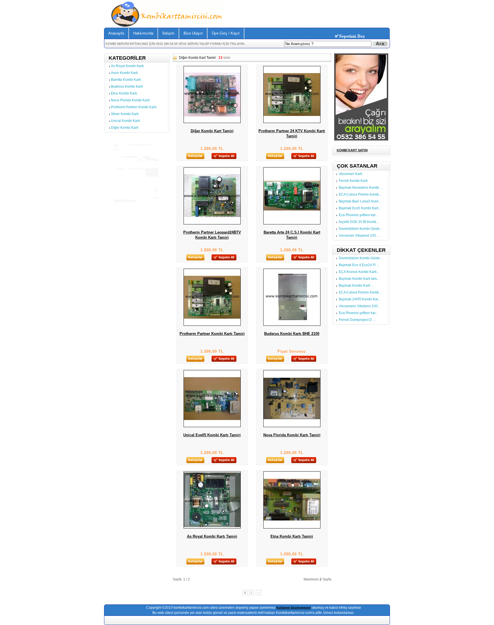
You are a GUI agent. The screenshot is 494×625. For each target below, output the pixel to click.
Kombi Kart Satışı (352, 150)
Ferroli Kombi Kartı (353, 181)
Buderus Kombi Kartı (127, 87)
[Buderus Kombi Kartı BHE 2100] (291, 324)
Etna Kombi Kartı (124, 93)
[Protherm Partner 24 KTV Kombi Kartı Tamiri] (291, 122)
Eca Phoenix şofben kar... (358, 215)
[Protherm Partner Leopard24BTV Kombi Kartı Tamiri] (212, 223)
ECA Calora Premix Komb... (360, 194)
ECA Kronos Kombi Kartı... (359, 272)
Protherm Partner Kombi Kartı (133, 107)
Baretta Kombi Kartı (126, 80)
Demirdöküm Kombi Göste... (360, 229)
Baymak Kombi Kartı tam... (359, 279)
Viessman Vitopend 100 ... (359, 236)
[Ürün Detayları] (195, 158)
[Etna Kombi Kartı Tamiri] (291, 527)
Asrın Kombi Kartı (124, 73)
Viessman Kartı (350, 174)
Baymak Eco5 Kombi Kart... (360, 208)
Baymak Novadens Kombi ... (361, 188)
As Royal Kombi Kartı (127, 66)
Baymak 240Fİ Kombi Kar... (360, 299)
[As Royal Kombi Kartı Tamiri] (212, 527)
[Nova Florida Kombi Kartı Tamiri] (291, 426)
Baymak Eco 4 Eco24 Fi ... (359, 265)
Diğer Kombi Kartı (124, 128)
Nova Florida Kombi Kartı (130, 100)
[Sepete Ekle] (224, 158)
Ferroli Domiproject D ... (357, 320)
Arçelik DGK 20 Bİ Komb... (358, 222)
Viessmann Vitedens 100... (359, 306)
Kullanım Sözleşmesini (293, 607)
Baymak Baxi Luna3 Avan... (360, 201)
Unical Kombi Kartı (125, 121)
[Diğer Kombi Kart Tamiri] (212, 122)
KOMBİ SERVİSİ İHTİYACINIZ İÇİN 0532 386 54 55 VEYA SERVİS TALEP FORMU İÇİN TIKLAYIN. (175, 43)
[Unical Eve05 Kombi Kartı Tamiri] (212, 426)
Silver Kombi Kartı (125, 114)
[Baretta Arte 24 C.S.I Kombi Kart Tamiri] (291, 223)
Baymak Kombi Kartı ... (356, 286)
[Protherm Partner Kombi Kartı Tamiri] (212, 324)
